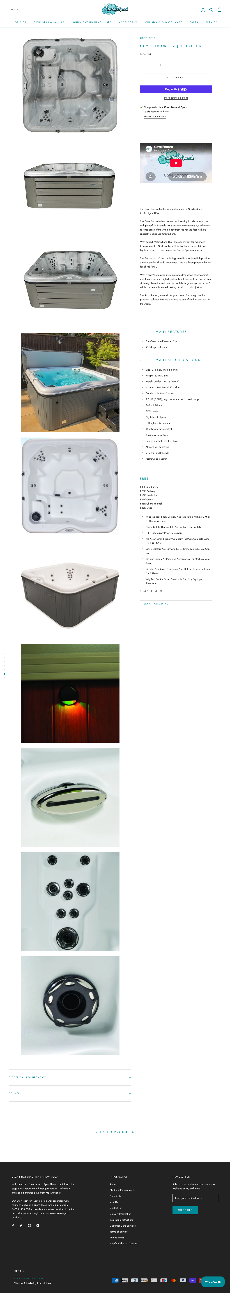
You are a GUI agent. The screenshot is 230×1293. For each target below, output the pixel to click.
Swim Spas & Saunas (49, 22)
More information (156, 604)
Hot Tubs (19, 22)
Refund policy (117, 1237)
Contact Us (115, 1208)
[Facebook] (151, 591)
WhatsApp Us (213, 1282)
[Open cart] (219, 10)
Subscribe (185, 1210)
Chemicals (115, 1196)
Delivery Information (120, 1214)
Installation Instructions (121, 1220)
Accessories (128, 22)
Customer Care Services (123, 1225)
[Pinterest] (161, 591)
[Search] (211, 9)
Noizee (47, 1283)
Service (211, 22)
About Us (114, 1184)
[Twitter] (156, 591)
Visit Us (114, 1202)
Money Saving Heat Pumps (92, 22)
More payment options (176, 97)
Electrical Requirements (28, 1077)
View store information (155, 116)
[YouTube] (37, 1225)
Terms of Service (119, 1231)
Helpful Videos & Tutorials (123, 1243)
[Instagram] (29, 1225)
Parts (194, 22)
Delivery (15, 1093)
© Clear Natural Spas (29, 1278)
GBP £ (12, 9)
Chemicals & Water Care (163, 22)
